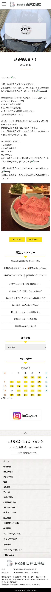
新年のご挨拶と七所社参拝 (25, 319)
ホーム (6, 461)
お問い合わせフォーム (26, 452)
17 (39, 386)
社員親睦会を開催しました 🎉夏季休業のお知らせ (25, 268)
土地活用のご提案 (11, 523)
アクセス (6, 492)
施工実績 (7, 517)
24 (39, 391)
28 (19, 395)
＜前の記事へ (17, 239)
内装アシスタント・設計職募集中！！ (25, 284)
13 (12, 386)
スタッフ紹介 (8, 477)
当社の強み (8, 497)
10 (39, 382)
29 (25, 395)
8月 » (9, 398)
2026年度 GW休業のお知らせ (25, 305)
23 (32, 391)
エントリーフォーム (12, 533)
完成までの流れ (10, 512)
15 (25, 386)
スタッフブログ (10, 539)
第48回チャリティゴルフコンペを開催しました (25, 298)
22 (25, 391)
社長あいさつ (8, 472)
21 (19, 391)
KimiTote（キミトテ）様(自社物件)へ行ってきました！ (25, 276)
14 (19, 386)
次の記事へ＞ (34, 239)
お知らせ (7, 544)
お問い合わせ (9, 555)
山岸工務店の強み (9, 502)
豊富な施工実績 (9, 507)
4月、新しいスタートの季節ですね (25, 312)
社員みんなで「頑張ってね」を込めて (25, 291)
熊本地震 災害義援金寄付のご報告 (25, 261)
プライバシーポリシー (12, 549)
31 (39, 395)
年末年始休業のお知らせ (25, 326)
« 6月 (3, 398)
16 (32, 386)
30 (32, 395)
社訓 (5, 482)
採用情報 (7, 528)
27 (12, 395)
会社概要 (7, 466)
